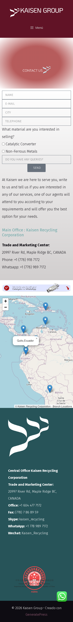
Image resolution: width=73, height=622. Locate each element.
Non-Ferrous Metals (21, 151)
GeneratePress (36, 614)
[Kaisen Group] (36, 9)
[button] (23, 329)
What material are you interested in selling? (30, 133)
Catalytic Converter (21, 144)
